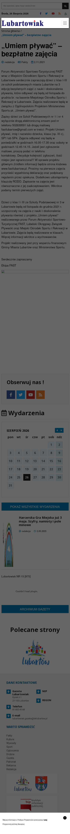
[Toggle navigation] (65, 23)
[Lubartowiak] (22, 23)
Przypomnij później (10, 824)
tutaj (45, 820)
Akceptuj (21, 824)
